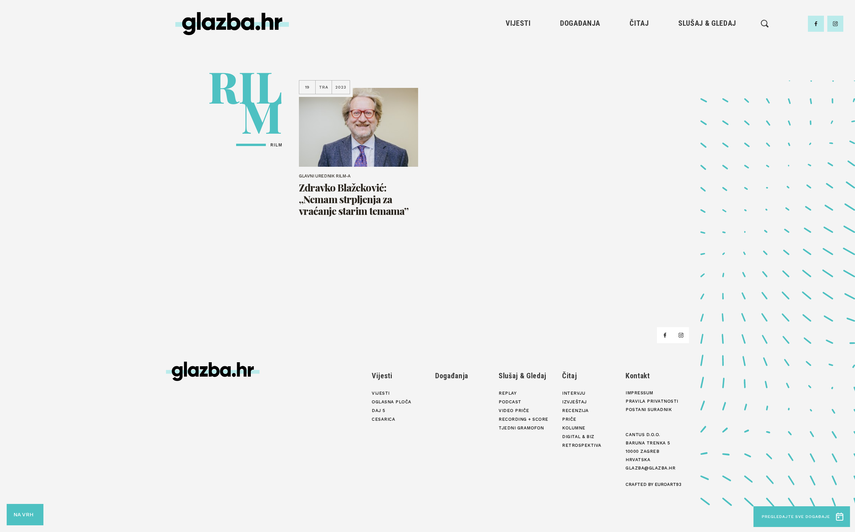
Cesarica (518, 78)
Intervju (639, 43)
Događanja (580, 23)
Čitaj (639, 23)
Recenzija (639, 66)
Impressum (639, 392)
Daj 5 (518, 89)
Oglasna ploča (518, 55)
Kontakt (638, 376)
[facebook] (816, 24)
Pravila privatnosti (652, 401)
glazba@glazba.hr (650, 468)
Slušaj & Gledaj (707, 23)
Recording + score (707, 89)
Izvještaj (639, 55)
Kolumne (639, 89)
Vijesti (518, 23)
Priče (639, 78)
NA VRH (23, 514)
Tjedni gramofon (707, 55)
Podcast (707, 66)
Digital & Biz (639, 100)
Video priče (707, 78)
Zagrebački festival (518, 66)
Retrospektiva (639, 112)
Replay (707, 43)
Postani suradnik (649, 409)
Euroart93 (668, 484)
